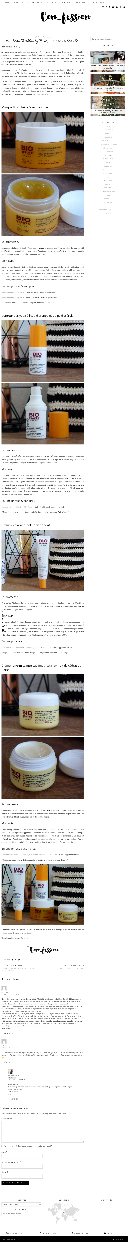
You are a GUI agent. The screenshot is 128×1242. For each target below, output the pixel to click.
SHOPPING (108, 202)
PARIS (108, 195)
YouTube (113, 1233)
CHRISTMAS (108, 137)
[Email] (121, 7)
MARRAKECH (108, 170)
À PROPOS (18, 2)
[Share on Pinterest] (18, 960)
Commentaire (7, 1118)
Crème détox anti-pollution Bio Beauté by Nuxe (20, 647)
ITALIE (108, 162)
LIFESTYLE (108, 166)
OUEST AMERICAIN (108, 191)
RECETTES (108, 199)
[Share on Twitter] (15, 960)
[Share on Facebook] (13, 960)
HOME (6, 2)
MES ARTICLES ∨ (35, 2)
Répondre (8, 1033)
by (119, 1239)
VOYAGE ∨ (51, 2)
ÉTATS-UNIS (108, 155)
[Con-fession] (64, 16)
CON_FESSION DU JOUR (108, 144)
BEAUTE (47, 37)
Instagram (17, 1233)
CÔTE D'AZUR (108, 148)
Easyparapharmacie (40, 94)
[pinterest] (109, 7)
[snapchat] (117, 7)
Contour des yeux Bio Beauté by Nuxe (17, 507)
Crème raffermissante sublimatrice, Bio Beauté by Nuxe (24, 855)
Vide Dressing (98, 2)
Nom (4, 1152)
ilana (4, 1046)
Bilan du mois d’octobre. (70, 967)
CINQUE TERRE (108, 141)
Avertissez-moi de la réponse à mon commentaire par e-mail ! (28, 1146)
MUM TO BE (81, 2)
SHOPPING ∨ (66, 2)
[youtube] (113, 7)
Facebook (48, 1233)
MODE (108, 177)
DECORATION (108, 151)
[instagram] (103, 7)
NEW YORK (108, 188)
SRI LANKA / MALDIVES (107, 209)
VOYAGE (108, 213)
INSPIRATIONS (108, 159)
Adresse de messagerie (11, 1162)
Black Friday (107, 130)
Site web (5, 1172)
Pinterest (81, 1233)
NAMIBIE (108, 184)
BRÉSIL (107, 133)
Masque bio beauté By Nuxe (13, 292)
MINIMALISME (108, 173)
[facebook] (106, 7)
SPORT (108, 206)
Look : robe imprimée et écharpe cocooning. (18, 968)
